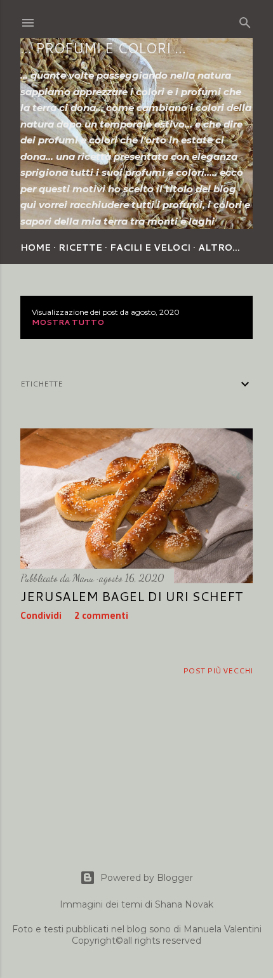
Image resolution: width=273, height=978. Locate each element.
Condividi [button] (41, 616)
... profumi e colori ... (103, 48)
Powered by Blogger (146, 877)
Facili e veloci (150, 247)
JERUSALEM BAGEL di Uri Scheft (131, 596)
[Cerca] (245, 20)
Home (35, 247)
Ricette (80, 247)
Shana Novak (184, 904)
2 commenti (101, 616)
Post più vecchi (218, 670)
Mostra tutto (68, 322)
